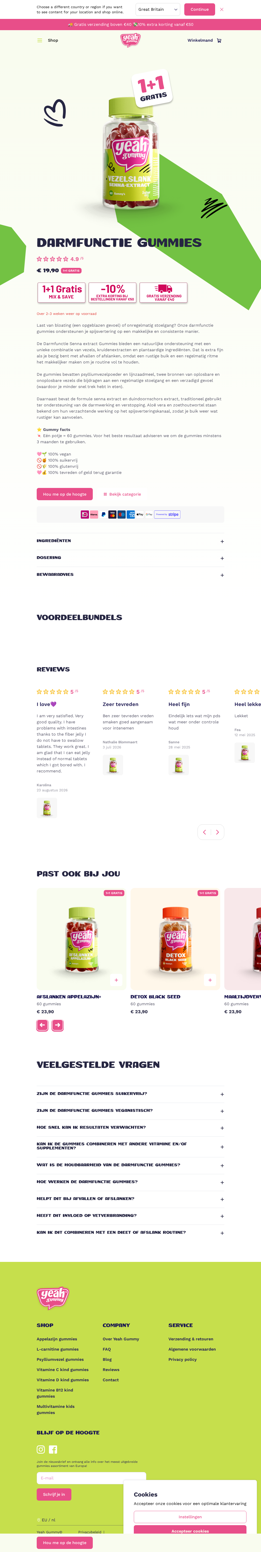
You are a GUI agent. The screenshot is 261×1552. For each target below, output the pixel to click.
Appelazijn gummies (57, 1339)
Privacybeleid (89, 1532)
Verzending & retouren (190, 1339)
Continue (200, 9)
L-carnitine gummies (58, 1349)
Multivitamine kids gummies (56, 1409)
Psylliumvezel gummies (60, 1359)
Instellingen (190, 1516)
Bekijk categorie (125, 494)
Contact (111, 1379)
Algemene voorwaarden (192, 1349)
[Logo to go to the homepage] (130, 40)
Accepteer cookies (190, 1531)
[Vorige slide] (42, 1025)
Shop (53, 40)
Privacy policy (182, 1359)
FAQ (107, 1349)
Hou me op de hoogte (64, 1542)
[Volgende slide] (57, 1025)
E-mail (47, 1478)
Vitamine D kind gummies (63, 1379)
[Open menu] (40, 40)
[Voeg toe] (116, 980)
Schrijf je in (54, 1494)
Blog (107, 1359)
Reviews (111, 1369)
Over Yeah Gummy (121, 1339)
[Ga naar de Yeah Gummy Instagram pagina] (41, 1449)
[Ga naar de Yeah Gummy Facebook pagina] (53, 1449)
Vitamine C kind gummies (63, 1369)
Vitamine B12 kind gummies (55, 1393)
